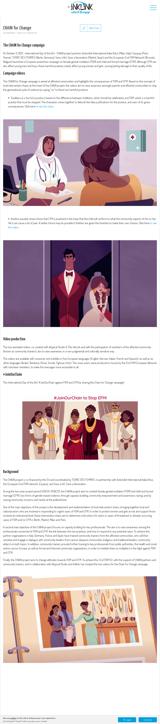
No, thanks (148, 720)
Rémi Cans (94, 28)
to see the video (44, 106)
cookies (13, 718)
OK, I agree (127, 720)
